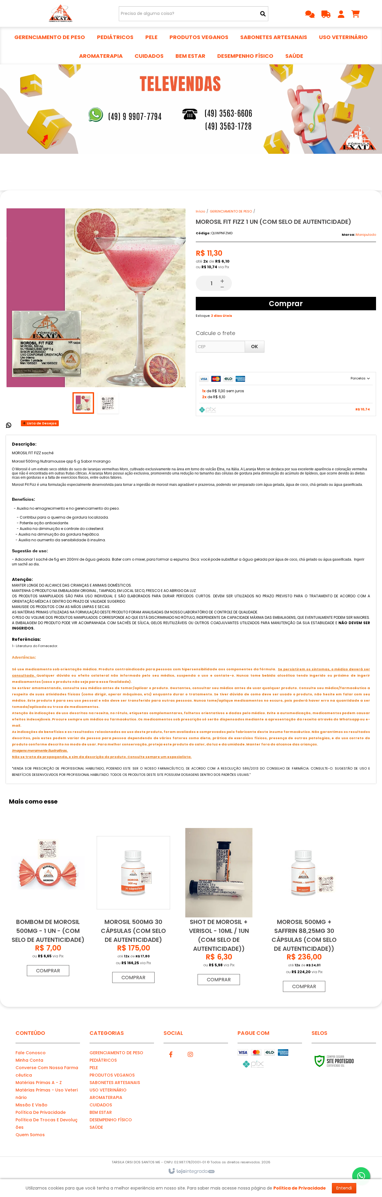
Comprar (286, 303)
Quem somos (30, 1135)
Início (200, 211)
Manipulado (366, 234)
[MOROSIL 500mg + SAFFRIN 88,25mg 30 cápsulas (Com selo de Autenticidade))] (304, 911)
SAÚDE (96, 1127)
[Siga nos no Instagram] (190, 1053)
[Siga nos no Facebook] (171, 1053)
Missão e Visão (31, 1105)
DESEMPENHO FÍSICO (111, 1120)
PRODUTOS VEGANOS (112, 1075)
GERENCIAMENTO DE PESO (231, 211)
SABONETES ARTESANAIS (115, 1083)
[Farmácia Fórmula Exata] (60, 13)
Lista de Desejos (41, 423)
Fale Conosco (31, 1053)
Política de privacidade (41, 1112)
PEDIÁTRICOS (103, 1060)
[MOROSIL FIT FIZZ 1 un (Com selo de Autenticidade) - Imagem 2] (108, 403)
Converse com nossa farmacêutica (47, 1071)
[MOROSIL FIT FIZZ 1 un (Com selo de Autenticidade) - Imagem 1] (83, 403)
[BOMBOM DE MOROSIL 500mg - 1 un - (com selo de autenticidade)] (48, 903)
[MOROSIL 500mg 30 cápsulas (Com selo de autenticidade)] (133, 907)
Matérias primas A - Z (39, 1083)
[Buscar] (263, 13)
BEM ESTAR (101, 1112)
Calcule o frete (215, 333)
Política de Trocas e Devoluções (47, 1123)
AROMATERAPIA (106, 1097)
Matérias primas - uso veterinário (47, 1093)
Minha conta (29, 1060)
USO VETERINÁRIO (108, 1090)
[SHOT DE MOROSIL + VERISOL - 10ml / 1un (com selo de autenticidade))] (218, 908)
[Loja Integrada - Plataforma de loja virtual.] (191, 1171)
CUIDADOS (101, 1105)
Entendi (344, 1188)
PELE (94, 1068)
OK (254, 346)
